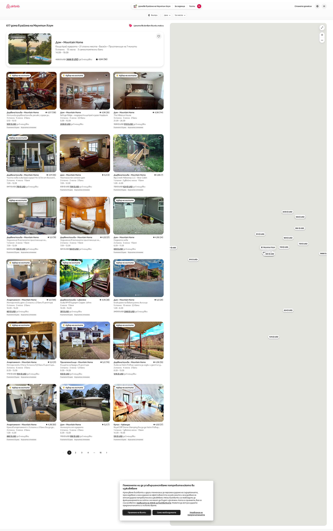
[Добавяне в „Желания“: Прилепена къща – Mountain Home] (106, 325)
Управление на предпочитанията (196, 513)
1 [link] (69, 452)
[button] (72, 59)
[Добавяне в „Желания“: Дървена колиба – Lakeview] (106, 262)
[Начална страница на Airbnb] (13, 6)
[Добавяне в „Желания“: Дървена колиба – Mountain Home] (53, 75)
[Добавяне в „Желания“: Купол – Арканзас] (160, 387)
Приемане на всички (137, 512)
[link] (63, 453)
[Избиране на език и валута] (317, 6)
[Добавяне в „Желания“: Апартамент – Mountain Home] (53, 262)
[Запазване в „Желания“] (159, 36)
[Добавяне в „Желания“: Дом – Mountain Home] (106, 75)
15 (100, 452)
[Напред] (106, 453)
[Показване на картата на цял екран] (322, 27)
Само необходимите (166, 512)
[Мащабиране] (322, 35)
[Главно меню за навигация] (324, 6)
